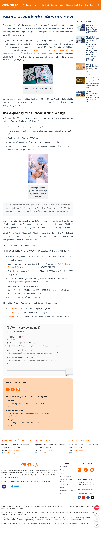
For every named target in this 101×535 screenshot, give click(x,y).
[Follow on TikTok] (92, 497)
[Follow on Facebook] (88, 497)
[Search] (99, 5)
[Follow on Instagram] (79, 497)
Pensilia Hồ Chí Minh (16, 308)
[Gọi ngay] (96, 513)
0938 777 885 (35, 245)
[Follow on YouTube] (83, 497)
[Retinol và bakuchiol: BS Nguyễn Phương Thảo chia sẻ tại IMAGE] (80, 29)
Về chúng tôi (27, 5)
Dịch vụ (36, 5)
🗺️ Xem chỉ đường (8, 453)
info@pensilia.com (87, 489)
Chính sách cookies (66, 494)
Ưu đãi (62, 473)
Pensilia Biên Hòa (15, 316)
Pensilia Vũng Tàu (15, 312)
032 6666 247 (12, 416)
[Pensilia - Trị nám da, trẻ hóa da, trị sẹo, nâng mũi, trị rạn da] (10, 5)
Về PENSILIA (64, 467)
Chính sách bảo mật (66, 491)
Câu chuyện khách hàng (74, 5)
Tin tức (60, 5)
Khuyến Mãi (45, 5)
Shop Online (64, 484)
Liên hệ (62, 487)
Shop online (89, 5)
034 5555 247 (12, 425)
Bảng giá (54, 5)
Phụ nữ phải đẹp (65, 476)
